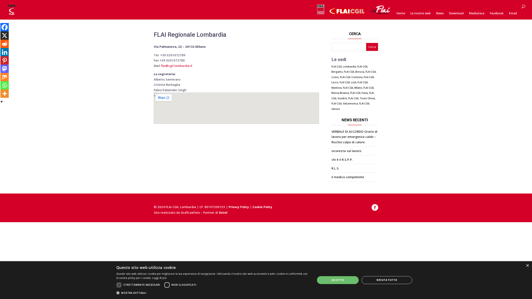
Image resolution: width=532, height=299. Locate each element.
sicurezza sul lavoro (346, 151)
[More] (4, 93)
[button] (213, 293)
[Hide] (1, 101)
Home (401, 13)
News (440, 13)
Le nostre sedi (420, 13)
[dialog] (266, 280)
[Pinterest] (4, 60)
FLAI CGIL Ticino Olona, (362, 98)
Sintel (223, 212)
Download (456, 13)
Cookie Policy (262, 207)
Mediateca (476, 13)
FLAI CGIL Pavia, (359, 93)
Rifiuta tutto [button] (387, 280)
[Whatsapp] (4, 85)
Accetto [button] (338, 280)
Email (513, 13)
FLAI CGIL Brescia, (354, 72)
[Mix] (4, 77)
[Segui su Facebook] (375, 207)
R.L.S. (335, 168)
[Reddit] (4, 44)
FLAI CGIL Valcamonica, (344, 103)
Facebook (497, 13)
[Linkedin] (4, 52)
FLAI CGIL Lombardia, (344, 66)
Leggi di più (159, 278)
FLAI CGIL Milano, (353, 87)
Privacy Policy (239, 207)
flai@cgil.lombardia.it (176, 66)
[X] (4, 35)
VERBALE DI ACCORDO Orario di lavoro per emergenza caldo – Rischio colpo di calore (354, 136)
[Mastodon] (4, 69)
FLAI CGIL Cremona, (351, 77)
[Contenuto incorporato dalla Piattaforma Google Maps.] (236, 108)
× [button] (527, 265)
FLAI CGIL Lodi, (348, 82)
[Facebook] (4, 27)
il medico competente (347, 177)
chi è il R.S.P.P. (342, 159)
